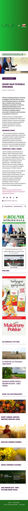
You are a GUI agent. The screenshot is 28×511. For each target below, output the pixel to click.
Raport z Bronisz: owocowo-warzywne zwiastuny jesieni (10, 418)
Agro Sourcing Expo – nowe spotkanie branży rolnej (10, 489)
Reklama (22, 504)
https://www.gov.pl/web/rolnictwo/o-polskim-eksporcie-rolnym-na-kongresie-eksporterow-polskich (13, 191)
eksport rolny (14, 200)
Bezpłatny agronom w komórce (11, 442)
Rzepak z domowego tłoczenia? (11, 465)
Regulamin (16, 502)
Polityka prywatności (11, 504)
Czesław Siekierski (7, 200)
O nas (9, 502)
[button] (19, 25)
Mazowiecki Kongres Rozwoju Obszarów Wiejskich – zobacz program (11, 383)
